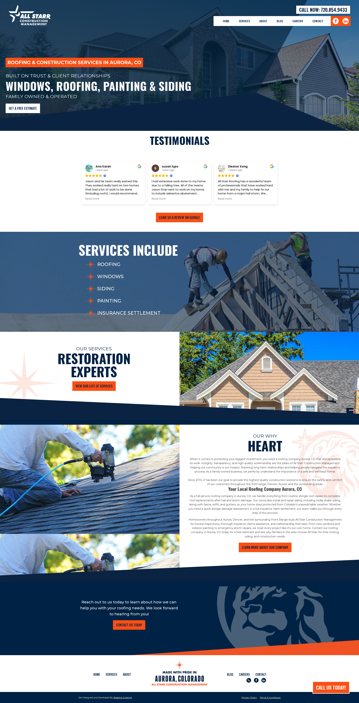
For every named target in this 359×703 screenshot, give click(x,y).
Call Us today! (331, 687)
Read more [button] (92, 199)
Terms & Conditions (270, 697)
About (263, 21)
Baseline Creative (122, 697)
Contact (317, 21)
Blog (280, 21)
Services (244, 21)
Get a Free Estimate (23, 108)
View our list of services (94, 386)
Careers (297, 21)
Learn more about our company (265, 547)
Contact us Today (129, 624)
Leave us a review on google (179, 217)
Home (226, 21)
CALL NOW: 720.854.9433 (323, 9)
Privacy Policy (249, 697)
